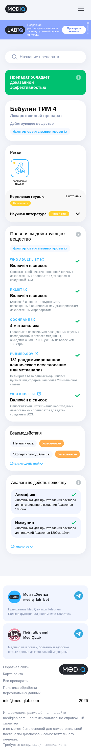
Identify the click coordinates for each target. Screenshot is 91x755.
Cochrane (20, 319)
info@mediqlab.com (21, 700)
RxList (16, 289)
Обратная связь (16, 667)
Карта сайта (13, 674)
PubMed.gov (21, 354)
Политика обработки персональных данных (21, 690)
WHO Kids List (23, 394)
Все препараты (15, 681)
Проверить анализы (74, 30)
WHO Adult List (24, 259)
